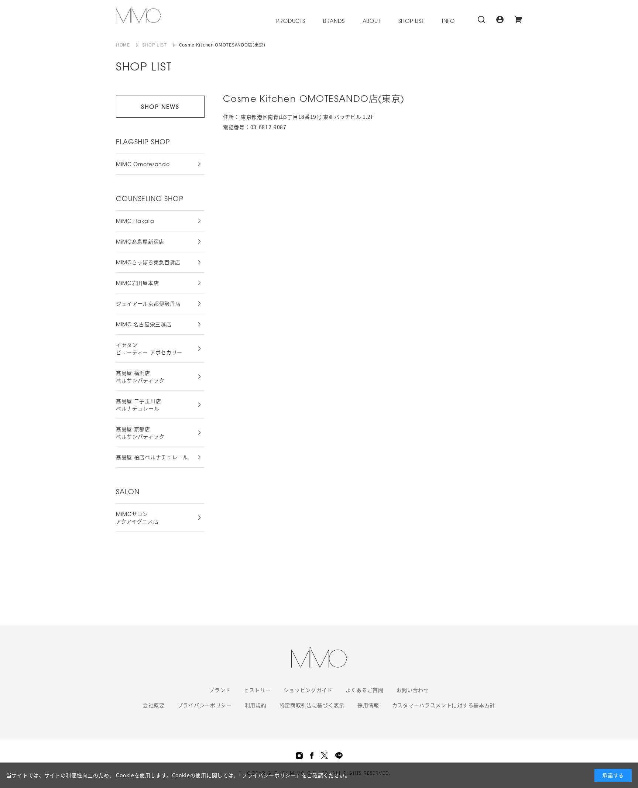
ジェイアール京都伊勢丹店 (148, 304)
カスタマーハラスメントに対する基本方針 (443, 705)
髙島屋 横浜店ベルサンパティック (140, 377)
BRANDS (334, 21)
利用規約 (256, 705)
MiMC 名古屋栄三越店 (143, 325)
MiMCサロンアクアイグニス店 (137, 518)
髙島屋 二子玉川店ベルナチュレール (138, 405)
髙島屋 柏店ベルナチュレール (152, 458)
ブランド (220, 690)
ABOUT (372, 21)
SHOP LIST (411, 21)
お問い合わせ (413, 690)
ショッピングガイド (308, 690)
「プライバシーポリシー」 (270, 775)
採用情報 (368, 705)
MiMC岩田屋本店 (137, 283)
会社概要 (154, 705)
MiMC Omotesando (143, 165)
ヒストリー (257, 690)
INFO (448, 21)
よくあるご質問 (365, 690)
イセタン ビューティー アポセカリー (149, 349)
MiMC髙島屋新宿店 (140, 242)
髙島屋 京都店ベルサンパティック (140, 433)
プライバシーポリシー (205, 705)
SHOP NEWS (160, 107)
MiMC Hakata (135, 221)
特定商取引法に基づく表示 (311, 705)
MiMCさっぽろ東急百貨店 (148, 263)
